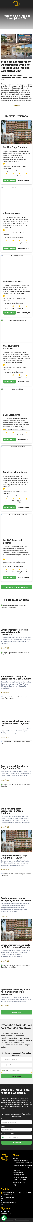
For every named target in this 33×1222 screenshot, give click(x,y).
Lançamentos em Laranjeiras (13, 171)
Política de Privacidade (22, 1220)
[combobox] (4, 1071)
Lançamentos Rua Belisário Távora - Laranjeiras (15, 368)
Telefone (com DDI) (7, 1134)
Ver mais (16, 105)
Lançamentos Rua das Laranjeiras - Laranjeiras (14, 299)
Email (3, 1126)
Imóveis (15, 1158)
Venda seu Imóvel (19, 1182)
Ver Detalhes (9, 180)
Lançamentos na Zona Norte (22, 1163)
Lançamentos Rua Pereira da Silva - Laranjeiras (15, 492)
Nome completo (6, 1119)
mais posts (16, 1012)
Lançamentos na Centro (21, 1160)
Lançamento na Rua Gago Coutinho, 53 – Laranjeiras (16, 167)
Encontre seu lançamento (17, 587)
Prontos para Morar (19, 1180)
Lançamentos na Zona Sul (21, 1168)
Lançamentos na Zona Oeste (22, 1165)
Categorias (16, 1170)
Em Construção (18, 1172)
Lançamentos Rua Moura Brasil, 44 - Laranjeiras (15, 234)
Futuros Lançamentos (20, 1177)
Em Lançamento (18, 1175)
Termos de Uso (8, 1220)
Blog (14, 1185)
